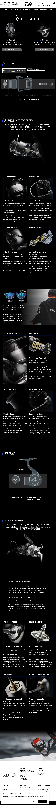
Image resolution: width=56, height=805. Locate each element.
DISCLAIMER (40, 774)
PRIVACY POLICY (41, 770)
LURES (16, 9)
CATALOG (22, 776)
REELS (6, 9)
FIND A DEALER (23, 778)
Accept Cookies (42, 801)
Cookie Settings (31, 801)
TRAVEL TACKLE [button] (28, 9)
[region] (25, 797)
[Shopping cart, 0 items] (53, 4)
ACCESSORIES (43, 9)
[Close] (46, 791)
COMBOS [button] (36, 9)
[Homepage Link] (28, 3)
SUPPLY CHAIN (41, 773)
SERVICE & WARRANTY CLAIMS (44, 787)
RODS (11, 9)
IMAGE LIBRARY (23, 779)
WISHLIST (22, 781)
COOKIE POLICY (41, 771)
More (50, 9)
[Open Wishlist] (54, 803)
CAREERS (5, 789)
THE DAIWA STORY (7, 787)
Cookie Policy (6, 797)
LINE (21, 9)
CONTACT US (23, 775)
